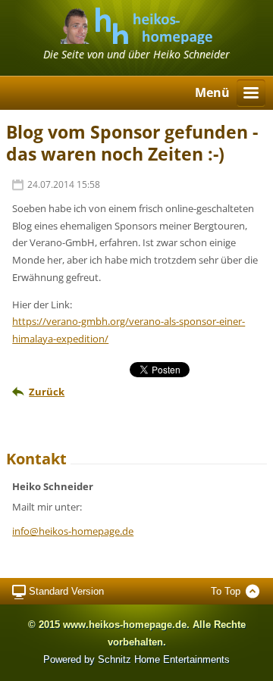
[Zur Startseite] (136, 39)
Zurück (46, 391)
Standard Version (66, 591)
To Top (225, 591)
